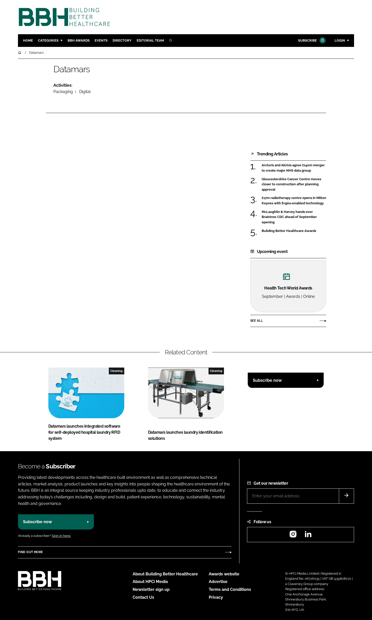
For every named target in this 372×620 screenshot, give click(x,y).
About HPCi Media (150, 581)
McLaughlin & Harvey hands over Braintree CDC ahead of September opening (289, 217)
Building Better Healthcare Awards (289, 230)
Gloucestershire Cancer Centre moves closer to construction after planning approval (291, 184)
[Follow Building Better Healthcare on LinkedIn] (308, 535)
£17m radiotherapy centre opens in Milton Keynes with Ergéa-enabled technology (294, 200)
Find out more (30, 552)
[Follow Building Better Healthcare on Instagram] (293, 535)
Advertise (218, 581)
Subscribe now (267, 380)
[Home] (20, 52)
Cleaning (116, 370)
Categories (48, 40)
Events (101, 40)
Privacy (216, 597)
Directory (122, 40)
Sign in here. (61, 536)
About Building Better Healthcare (165, 574)
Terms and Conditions (230, 589)
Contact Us (143, 597)
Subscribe (307, 40)
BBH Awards (79, 40)
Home (28, 40)
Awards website (224, 574)
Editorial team (150, 40)
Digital (85, 91)
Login (340, 40)
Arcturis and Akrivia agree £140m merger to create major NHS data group (293, 168)
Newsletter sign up (151, 589)
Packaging (63, 91)
